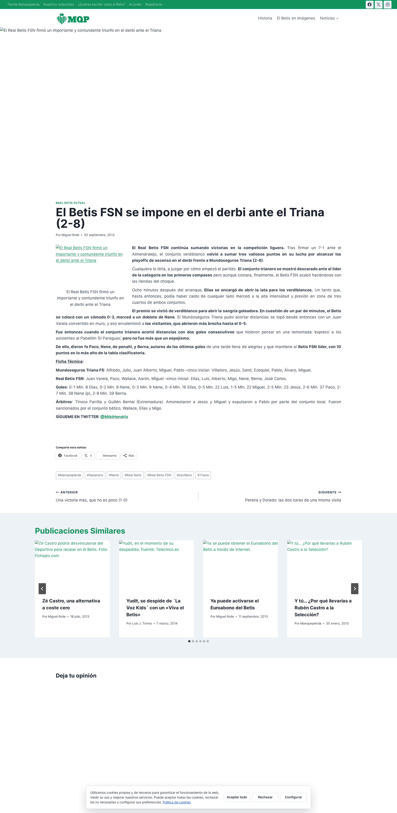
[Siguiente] (354, 588)
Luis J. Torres (142, 623)
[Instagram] (387, 4)
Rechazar (265, 797)
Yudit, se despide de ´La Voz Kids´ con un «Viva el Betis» (155, 607)
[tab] (189, 641)
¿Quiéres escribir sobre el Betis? (101, 4)
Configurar (293, 797)
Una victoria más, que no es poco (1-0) (92, 496)
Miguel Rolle (70, 235)
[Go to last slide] (42, 588)
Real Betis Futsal (70, 203)
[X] (379, 4)
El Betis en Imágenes (296, 18)
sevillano (184, 475)
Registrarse (153, 4)
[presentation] (72, 565)
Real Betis (133, 475)
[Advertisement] (109, 433)
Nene (114, 475)
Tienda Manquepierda (23, 4)
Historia (265, 18)
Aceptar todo (237, 797)
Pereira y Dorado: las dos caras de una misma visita (293, 496)
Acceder (135, 4)
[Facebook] (370, 4)
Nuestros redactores (58, 4)
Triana (203, 475)
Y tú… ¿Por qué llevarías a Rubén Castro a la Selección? (323, 607)
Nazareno (95, 475)
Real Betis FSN (159, 475)
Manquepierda (69, 475)
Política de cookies (177, 802)
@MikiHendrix (114, 416)
